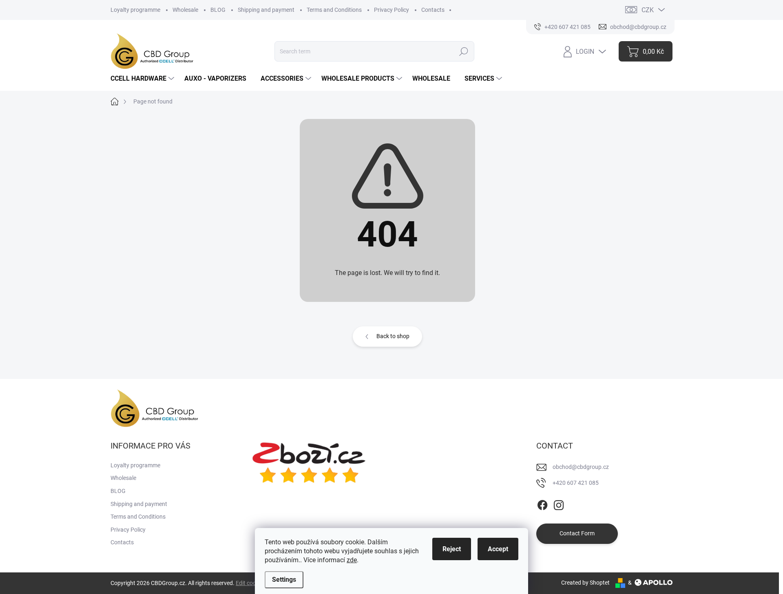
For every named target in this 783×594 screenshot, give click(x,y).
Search (464, 51)
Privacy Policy (391, 10)
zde (352, 560)
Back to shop (392, 336)
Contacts (433, 10)
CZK (647, 10)
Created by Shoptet (585, 582)
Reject (451, 549)
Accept (498, 549)
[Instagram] (559, 503)
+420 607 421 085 (576, 483)
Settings (284, 579)
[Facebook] (542, 503)
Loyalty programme (135, 10)
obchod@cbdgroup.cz (581, 467)
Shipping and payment (266, 10)
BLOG (218, 10)
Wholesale (185, 10)
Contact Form (577, 533)
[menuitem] (143, 78)
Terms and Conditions (334, 10)
